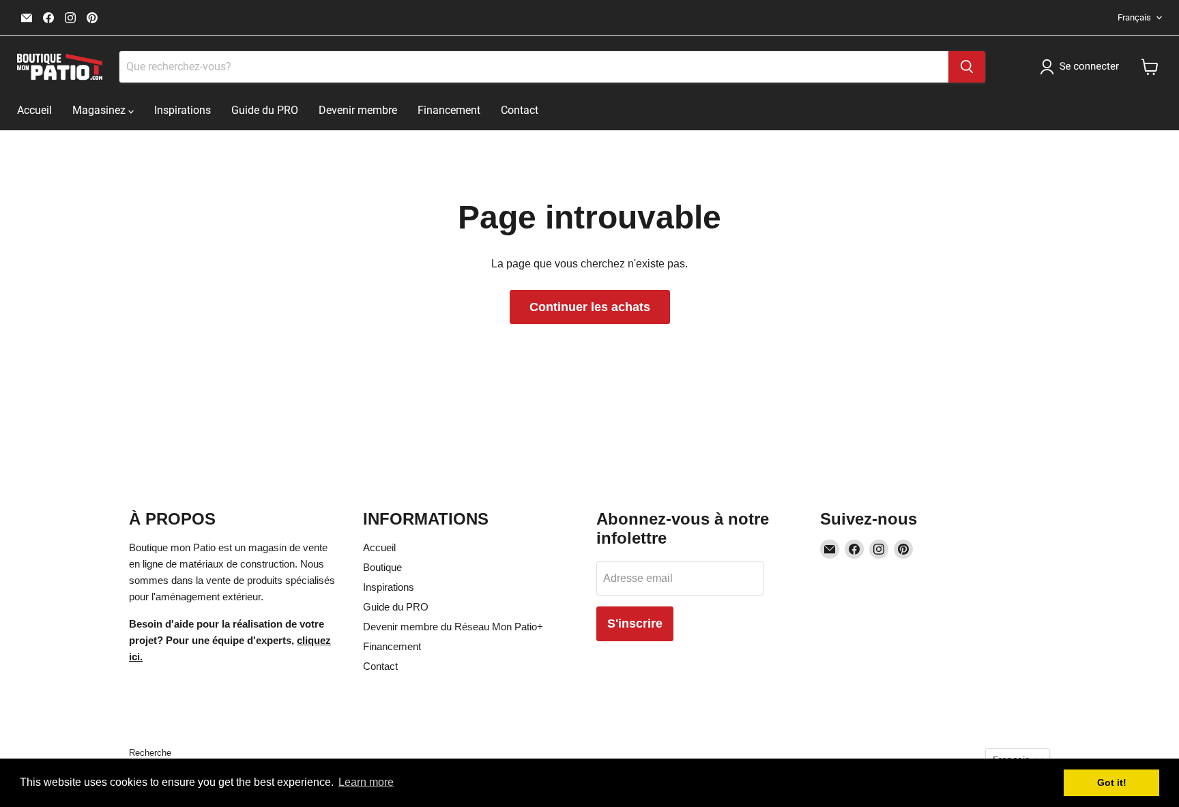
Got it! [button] (1111, 782)
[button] (1082, 67)
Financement (449, 110)
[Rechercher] (966, 67)
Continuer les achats (589, 307)
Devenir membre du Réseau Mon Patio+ (453, 626)
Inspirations (182, 110)
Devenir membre (358, 110)
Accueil (34, 110)
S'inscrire (635, 623)
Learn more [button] (366, 782)
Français (1134, 17)
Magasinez (100, 110)
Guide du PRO (264, 110)
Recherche (150, 753)
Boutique (382, 567)
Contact (519, 110)
